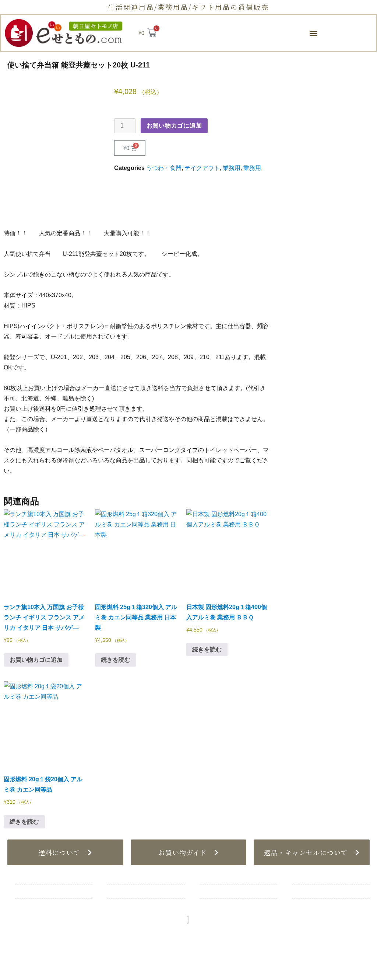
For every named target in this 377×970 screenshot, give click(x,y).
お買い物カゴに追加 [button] (36, 660)
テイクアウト (202, 168)
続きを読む (115, 660)
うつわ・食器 (164, 168)
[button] (313, 33)
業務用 (231, 168)
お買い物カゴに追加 (174, 125)
